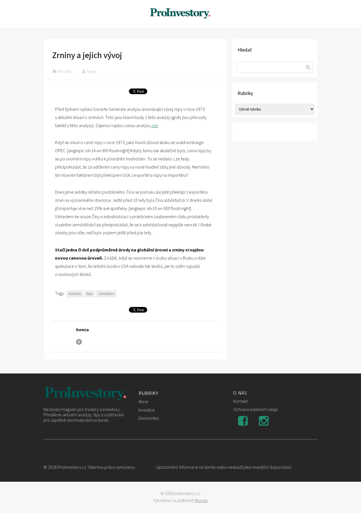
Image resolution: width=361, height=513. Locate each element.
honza (91, 71)
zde (154, 126)
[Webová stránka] (79, 342)
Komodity (75, 294)
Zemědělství (106, 294)
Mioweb (201, 501)
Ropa (90, 294)
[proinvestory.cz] (180, 14)
